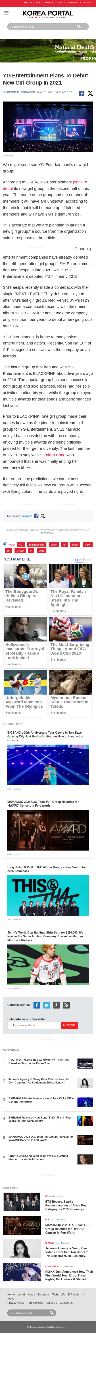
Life (63, 1294)
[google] (56, 1005)
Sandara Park (52, 455)
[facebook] (36, 1005)
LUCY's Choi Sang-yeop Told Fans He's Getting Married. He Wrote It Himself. (38, 1157)
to (64, 544)
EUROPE (49, 3)
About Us (51, 1302)
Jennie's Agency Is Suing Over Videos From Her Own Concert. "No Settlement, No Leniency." (38, 1081)
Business (43, 1294)
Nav (6, 13)
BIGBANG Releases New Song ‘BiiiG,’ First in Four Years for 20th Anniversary (40, 1119)
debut (75, 544)
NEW (87, 544)
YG (21, 544)
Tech (55, 1294)
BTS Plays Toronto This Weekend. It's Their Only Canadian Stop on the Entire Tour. (38, 1062)
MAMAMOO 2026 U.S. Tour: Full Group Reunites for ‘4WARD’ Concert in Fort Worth (43, 803)
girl (8, 550)
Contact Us (66, 1302)
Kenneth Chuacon (21, 92)
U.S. (38, 3)
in (31, 550)
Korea (31, 1294)
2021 (41, 550)
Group (20, 550)
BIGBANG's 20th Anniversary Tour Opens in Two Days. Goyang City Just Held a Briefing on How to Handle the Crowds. (45, 736)
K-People (73, 1294)
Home (11, 1294)
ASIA (60, 3)
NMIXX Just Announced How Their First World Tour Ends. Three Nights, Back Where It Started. (69, 1275)
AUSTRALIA (72, 3)
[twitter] (46, 1005)
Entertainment (36, 544)
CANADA (87, 3)
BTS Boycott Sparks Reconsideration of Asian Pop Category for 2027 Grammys (66, 1205)
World (21, 1294)
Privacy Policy (15, 1302)
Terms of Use (35, 1302)
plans (54, 544)
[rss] (66, 1005)
